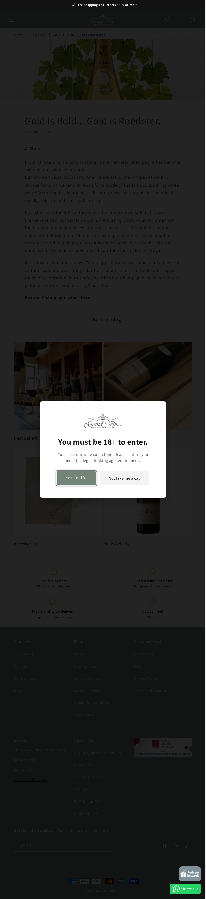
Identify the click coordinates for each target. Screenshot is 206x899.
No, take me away (124, 478)
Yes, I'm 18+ (76, 478)
